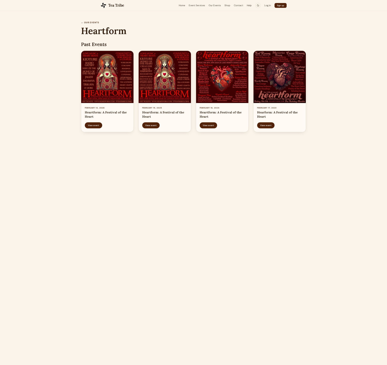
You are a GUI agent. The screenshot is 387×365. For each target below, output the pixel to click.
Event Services (197, 5)
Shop (227, 5)
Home (182, 5)
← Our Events (90, 22)
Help (249, 5)
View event (93, 125)
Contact (238, 5)
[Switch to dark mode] (258, 5)
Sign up (280, 5)
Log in (267, 5)
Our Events (215, 5)
